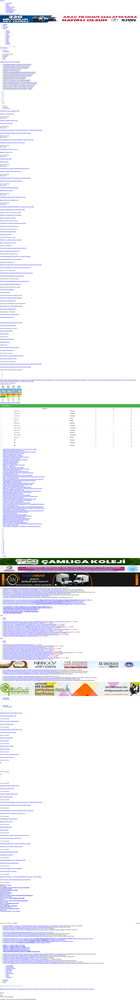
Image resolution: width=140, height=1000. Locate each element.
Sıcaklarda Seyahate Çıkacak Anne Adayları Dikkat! (40, 651)
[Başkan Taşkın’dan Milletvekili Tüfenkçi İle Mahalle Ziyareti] (14, 281)
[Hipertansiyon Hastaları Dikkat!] (8, 231)
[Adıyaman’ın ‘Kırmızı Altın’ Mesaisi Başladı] (11, 297)
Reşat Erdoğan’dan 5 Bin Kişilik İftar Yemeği (8, 715)
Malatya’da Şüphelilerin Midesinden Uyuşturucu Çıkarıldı (44, 633)
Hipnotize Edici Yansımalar (5, 342)
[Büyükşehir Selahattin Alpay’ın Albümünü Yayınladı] (12, 197)
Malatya (8, 30)
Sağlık (7, 41)
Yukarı (4, 617)
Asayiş (7, 37)
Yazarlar (5, 28)
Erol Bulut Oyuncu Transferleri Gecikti (7, 113)
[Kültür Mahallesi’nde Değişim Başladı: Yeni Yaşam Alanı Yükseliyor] (16, 273)
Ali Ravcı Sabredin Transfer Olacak (6, 123)
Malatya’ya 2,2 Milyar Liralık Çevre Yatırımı (8, 242)
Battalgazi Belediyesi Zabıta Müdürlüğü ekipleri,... (14, 517)
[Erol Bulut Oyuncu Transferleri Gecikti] (9, 111)
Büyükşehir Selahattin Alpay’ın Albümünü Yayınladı (9, 200)
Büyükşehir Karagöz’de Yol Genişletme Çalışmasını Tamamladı (11, 846)
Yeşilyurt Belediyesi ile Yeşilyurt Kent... (12, 470)
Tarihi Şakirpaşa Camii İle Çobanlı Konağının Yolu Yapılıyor (11, 171)
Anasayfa (2, 0)
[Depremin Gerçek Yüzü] (4, 902)
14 (3, 545)
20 (3, 553)
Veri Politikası (9, 8)
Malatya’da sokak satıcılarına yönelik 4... (12, 454)
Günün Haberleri (10, 973)
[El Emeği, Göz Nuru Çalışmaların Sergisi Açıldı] (11, 355)
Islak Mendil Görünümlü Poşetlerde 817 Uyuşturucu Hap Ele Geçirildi (12, 209)
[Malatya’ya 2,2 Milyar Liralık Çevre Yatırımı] (11, 239)
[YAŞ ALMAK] (6, 889)
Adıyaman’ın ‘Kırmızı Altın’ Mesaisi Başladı (7, 300)
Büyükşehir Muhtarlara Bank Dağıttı (6, 190)
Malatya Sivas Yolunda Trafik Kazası (29, 636)
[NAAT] (5, 891)
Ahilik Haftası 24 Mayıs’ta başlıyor (6, 152)
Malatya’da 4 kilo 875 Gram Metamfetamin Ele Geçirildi (43, 624)
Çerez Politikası (9, 12)
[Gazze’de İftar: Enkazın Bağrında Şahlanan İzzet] (4, 894)
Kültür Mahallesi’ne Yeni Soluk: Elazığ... (12, 482)
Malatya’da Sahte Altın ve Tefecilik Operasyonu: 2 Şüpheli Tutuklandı (52, 629)
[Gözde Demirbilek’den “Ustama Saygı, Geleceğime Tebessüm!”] (15, 256)
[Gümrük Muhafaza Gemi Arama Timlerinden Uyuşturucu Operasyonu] (17, 139)
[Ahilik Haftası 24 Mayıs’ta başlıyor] (8, 149)
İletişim (7, 5)
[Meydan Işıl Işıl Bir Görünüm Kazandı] (9, 314)
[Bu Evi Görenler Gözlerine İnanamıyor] (9, 347)
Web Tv (5, 25)
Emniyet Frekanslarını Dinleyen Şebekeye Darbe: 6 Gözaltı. (45, 634)
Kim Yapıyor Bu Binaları (4, 333)
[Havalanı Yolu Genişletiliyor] (7, 289)
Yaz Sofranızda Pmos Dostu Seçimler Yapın (34, 647)
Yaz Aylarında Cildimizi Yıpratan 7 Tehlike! (34, 650)
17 (3, 549)
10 (3, 103)
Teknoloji (8, 44)
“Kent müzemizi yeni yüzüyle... (10, 513)
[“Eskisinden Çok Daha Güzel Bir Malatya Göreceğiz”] (13, 223)
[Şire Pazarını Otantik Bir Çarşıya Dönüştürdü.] (11, 868)
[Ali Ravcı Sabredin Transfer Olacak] (9, 120)
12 (3, 543)
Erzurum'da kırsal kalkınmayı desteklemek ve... (14, 497)
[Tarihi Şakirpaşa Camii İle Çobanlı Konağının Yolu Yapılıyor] (14, 168)
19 (3, 552)
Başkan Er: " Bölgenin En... (9, 466)
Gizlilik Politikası (10, 11)
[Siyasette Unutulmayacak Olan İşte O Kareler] (11, 322)
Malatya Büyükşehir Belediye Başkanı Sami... (13, 489)
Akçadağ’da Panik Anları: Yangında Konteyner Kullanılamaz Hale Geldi (54, 632)
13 (3, 544)
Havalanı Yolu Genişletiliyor (5, 292)
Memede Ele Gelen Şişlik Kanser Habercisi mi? (37, 656)
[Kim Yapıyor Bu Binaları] (6, 330)
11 (3, 542)
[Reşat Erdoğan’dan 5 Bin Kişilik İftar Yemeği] (11, 306)
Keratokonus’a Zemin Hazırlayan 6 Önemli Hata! (38, 655)
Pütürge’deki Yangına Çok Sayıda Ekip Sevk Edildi (40, 628)
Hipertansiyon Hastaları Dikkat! (6, 234)
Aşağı (4, 619)
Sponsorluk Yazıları (10, 7)
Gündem (8, 32)
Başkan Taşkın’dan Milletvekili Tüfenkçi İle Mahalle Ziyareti (10, 284)
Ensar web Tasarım (8, 996)
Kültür (7, 38)
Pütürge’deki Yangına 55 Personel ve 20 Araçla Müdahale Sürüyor (50, 626)
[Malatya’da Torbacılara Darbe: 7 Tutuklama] (10, 215)
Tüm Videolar (6, 699)
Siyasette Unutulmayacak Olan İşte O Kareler (8, 325)
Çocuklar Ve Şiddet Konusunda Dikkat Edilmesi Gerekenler (46, 657)
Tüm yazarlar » (8, 885)
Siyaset (7, 33)
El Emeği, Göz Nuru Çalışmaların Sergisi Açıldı (8, 358)
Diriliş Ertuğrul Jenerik (4, 161)
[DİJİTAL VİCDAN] (5, 907)
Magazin (8, 42)
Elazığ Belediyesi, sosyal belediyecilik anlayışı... (14, 509)
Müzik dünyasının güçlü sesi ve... (10, 474)
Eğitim (7, 40)
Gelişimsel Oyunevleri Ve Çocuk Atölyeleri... (13, 501)
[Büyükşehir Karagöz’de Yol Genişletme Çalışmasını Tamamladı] (15, 178)
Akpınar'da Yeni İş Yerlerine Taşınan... (12, 458)
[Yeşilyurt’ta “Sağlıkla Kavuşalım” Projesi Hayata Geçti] (13, 248)
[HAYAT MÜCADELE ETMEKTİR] (2, 899)
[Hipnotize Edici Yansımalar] (7, 339)
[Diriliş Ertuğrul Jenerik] (6, 158)
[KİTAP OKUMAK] (4, 904)
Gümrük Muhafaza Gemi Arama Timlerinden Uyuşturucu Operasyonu (12, 142)
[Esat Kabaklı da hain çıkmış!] (6, 896)
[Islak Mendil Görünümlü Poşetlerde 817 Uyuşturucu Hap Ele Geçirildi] (17, 206)
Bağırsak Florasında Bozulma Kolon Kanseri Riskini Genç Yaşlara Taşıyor (55, 652)
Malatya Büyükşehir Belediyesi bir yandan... (13, 493)
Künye (7, 4)
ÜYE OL (5, 50)
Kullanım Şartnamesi (10, 9)
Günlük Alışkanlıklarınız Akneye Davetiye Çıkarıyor (40, 648)
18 (3, 551)
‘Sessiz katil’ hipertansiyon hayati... (11, 462)
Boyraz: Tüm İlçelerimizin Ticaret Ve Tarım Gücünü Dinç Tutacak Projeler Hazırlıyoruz (15, 267)
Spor (7, 34)
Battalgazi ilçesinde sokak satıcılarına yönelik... (14, 450)
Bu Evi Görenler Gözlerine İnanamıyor (7, 350)
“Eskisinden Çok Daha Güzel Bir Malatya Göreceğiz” (9, 226)
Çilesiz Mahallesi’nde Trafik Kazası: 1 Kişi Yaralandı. (41, 630)
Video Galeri (6, 697)
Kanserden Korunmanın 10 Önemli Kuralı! (34, 659)
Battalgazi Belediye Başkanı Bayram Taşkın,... (13, 485)
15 (3, 547)
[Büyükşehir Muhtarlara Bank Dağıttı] (9, 187)
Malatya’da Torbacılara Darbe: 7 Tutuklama (34, 623)
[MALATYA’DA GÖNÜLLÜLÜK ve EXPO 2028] (3, 886)
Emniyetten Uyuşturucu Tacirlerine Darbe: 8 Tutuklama (42, 625)
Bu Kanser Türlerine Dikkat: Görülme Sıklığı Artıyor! (41, 653)
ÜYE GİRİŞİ (6, 51)
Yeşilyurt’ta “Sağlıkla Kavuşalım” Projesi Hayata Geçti (10, 251)
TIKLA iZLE (3, 118)
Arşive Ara (2, 923)
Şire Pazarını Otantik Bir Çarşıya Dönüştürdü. (8, 871)
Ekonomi (8, 36)
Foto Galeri (5, 27)
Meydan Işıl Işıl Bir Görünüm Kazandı (6, 317)
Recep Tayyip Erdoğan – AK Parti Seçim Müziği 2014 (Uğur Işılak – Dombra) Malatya (15, 879)
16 (3, 548)
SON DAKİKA (3, 48)
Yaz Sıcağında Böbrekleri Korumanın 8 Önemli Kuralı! (42, 646)
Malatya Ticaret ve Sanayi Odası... (11, 478)
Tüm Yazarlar (9, 3)
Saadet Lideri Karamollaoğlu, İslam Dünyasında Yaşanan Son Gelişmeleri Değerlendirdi (15, 366)
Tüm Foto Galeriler (7, 706)
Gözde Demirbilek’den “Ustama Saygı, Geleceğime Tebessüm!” (11, 259)
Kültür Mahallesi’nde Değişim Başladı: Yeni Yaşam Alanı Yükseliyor (12, 275)
